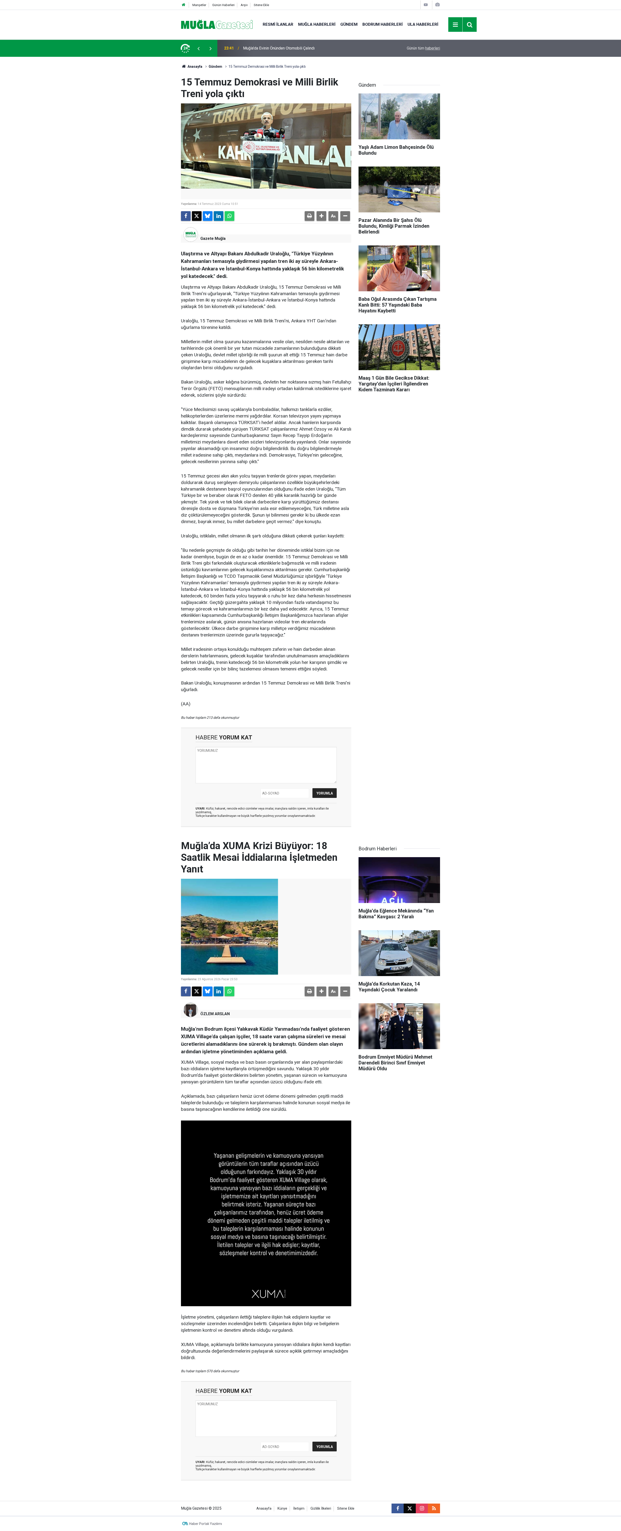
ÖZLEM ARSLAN (215, 1014)
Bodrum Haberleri (382, 24)
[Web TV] (425, 4)
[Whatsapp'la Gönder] (229, 216)
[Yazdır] (309, 216)
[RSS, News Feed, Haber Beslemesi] (434, 1508)
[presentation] (198, 48)
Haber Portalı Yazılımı (205, 1524)
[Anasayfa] (183, 5)
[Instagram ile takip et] (422, 1508)
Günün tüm (423, 48)
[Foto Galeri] (437, 4)
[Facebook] (186, 216)
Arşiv (244, 5)
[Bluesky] (207, 216)
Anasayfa (194, 66)
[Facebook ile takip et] (398, 1508)
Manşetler (199, 5)
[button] (321, 216)
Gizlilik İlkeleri (320, 1508)
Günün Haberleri (223, 5)
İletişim (298, 1508)
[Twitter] (197, 216)
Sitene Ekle (261, 5)
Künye (282, 1508)
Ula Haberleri (423, 24)
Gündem (349, 24)
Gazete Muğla (213, 238)
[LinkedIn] (218, 216)
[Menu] (455, 24)
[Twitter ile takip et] (410, 1508)
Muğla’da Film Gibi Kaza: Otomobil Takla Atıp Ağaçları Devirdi (294, 48)
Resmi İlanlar (278, 24)
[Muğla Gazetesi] (217, 24)
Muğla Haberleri (316, 24)
